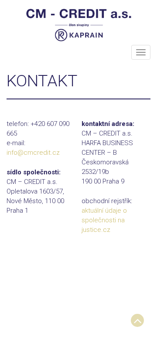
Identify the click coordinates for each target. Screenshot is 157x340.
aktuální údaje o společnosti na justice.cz (104, 220)
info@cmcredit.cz (33, 152)
